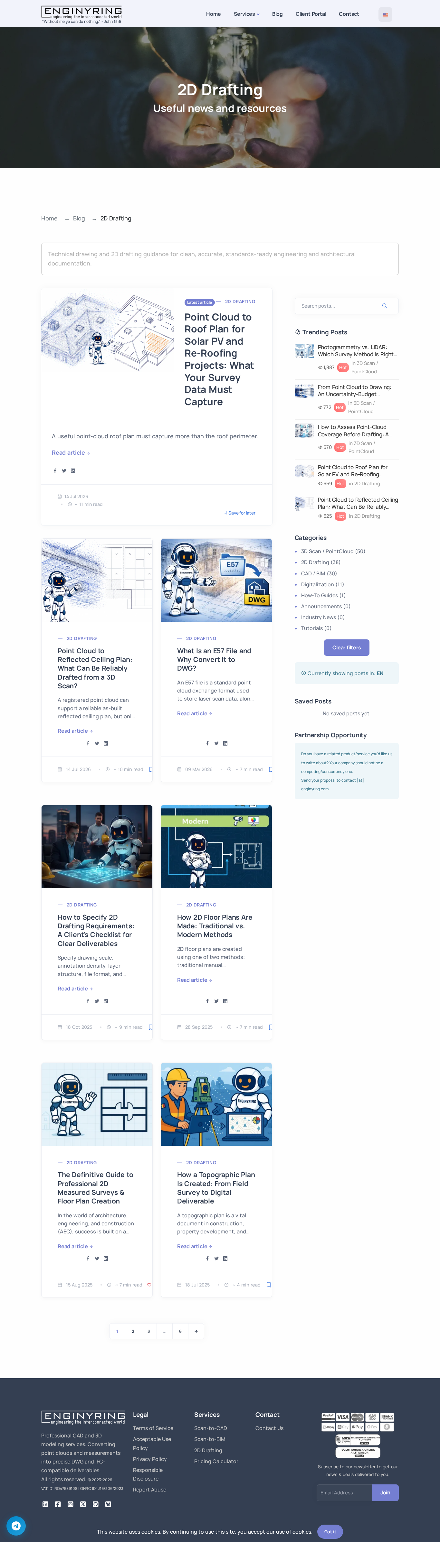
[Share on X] (64, 471)
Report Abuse (149, 1489)
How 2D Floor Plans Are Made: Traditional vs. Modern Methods (215, 926)
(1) (323, 595)
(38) (321, 562)
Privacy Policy (150, 1459)
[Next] (196, 1331)
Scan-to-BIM (209, 1439)
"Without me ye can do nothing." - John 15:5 (81, 21)
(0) (326, 606)
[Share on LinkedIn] (73, 471)
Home (213, 13)
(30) (319, 573)
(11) (322, 584)
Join (385, 1492)
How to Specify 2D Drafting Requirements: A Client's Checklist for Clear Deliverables (96, 930)
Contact (349, 13)
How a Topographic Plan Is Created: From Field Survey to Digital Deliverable (216, 1187)
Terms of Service (153, 1428)
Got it (330, 1531)
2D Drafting (240, 301)
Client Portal (311, 13)
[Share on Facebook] (55, 471)
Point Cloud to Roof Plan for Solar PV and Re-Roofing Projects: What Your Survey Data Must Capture (219, 359)
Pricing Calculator (216, 1461)
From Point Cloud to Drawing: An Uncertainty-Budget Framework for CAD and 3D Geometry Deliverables (354, 391)
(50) (333, 551)
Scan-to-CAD (210, 1428)
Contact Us (269, 1428)
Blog (277, 13)
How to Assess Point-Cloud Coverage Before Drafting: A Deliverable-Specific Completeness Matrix (353, 430)
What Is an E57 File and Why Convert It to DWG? (214, 659)
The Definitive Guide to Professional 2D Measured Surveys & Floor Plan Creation (95, 1187)
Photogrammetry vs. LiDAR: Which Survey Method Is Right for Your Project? (356, 351)
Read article (68, 452)
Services (244, 13)
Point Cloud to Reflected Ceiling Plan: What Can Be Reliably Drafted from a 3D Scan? (95, 668)
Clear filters (346, 647)
